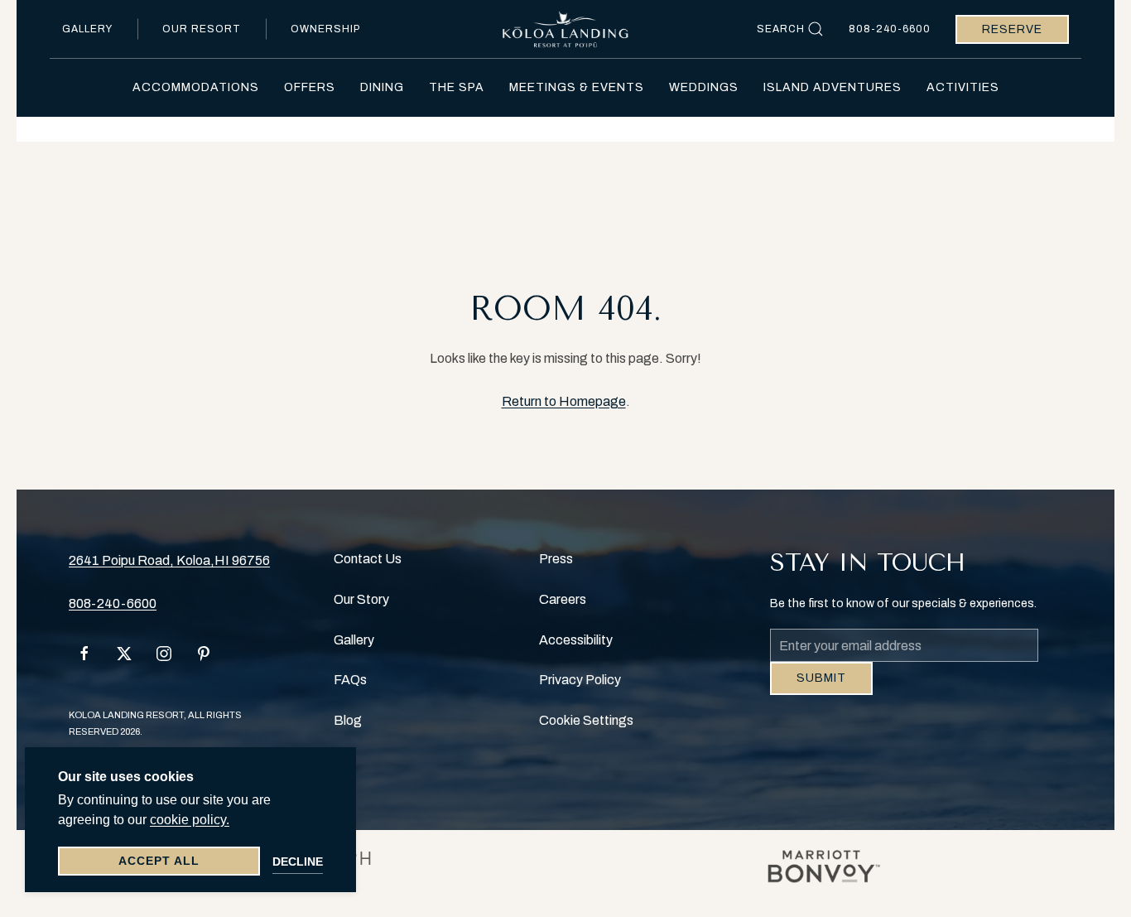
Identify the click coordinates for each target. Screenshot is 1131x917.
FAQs (350, 680)
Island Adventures (832, 87)
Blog (348, 720)
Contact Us (368, 559)
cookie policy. (189, 820)
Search (781, 29)
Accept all (159, 860)
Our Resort (201, 29)
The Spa (456, 87)
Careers (562, 599)
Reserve (1012, 29)
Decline (297, 861)
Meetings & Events (576, 87)
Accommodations (195, 87)
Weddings (704, 87)
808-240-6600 (890, 29)
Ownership (325, 29)
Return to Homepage (564, 401)
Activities (962, 87)
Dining (382, 87)
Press (556, 559)
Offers (309, 87)
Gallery (87, 29)
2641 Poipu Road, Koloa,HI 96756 (169, 560)
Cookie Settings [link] (586, 720)
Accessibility (576, 640)
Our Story (361, 599)
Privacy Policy (580, 680)
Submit (821, 690)
